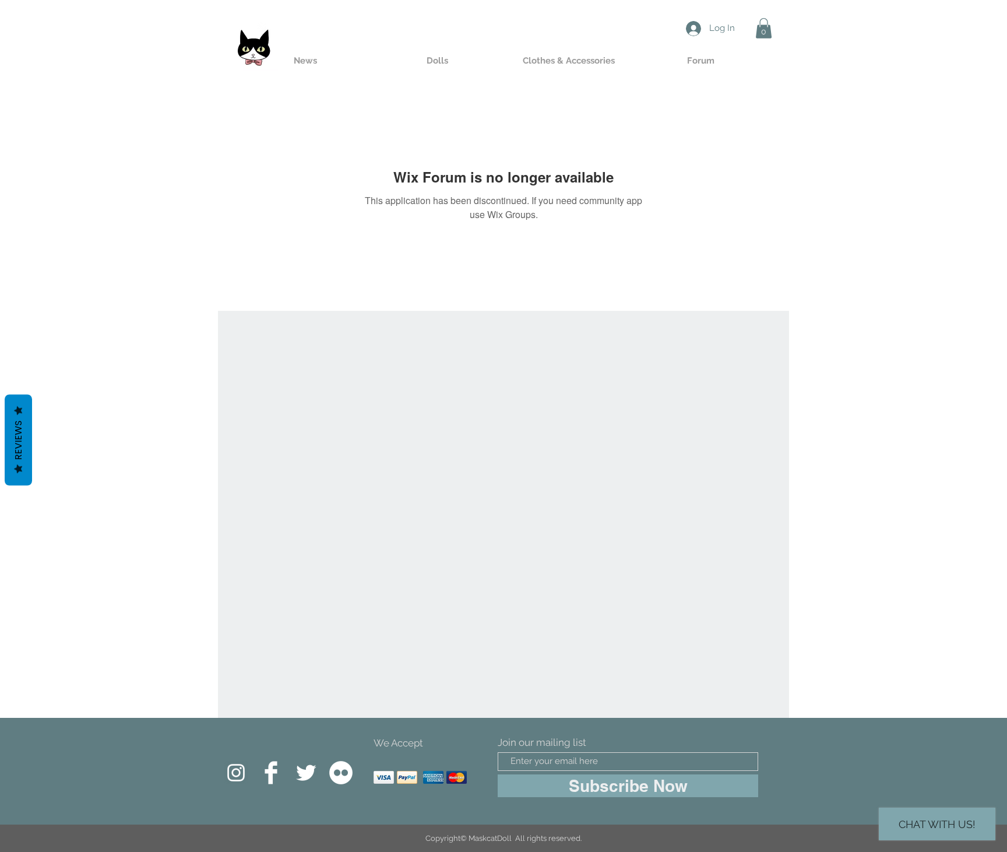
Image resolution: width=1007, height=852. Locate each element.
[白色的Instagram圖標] (236, 772)
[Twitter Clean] (306, 772)
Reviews (18, 440)
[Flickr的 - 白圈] (341, 772)
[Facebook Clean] (271, 772)
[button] (763, 28)
